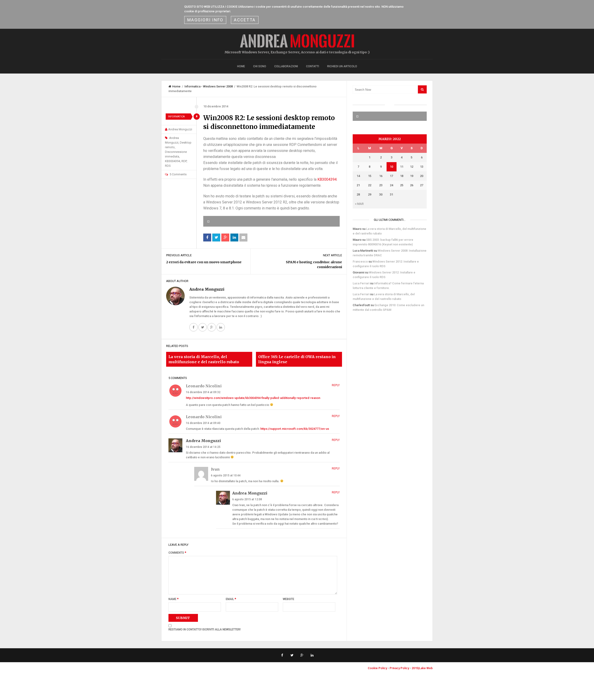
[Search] (422, 89)
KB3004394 (172, 161)
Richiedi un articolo (342, 66)
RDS (168, 165)
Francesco (360, 261)
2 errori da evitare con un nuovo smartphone (204, 262)
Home (241, 66)
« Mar (359, 203)
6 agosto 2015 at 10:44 (226, 475)
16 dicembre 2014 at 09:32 (203, 392)
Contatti (312, 66)
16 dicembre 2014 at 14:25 (203, 447)
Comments (177, 552)
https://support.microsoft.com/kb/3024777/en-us (294, 428)
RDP (184, 161)
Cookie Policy (377, 668)
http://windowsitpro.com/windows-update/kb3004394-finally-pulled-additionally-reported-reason (253, 398)
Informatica (192, 86)
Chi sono (259, 66)
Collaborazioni (286, 66)
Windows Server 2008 (218, 86)
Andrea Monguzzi (180, 129)
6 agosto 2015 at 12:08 (247, 499)
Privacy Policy (399, 668)
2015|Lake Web (422, 668)
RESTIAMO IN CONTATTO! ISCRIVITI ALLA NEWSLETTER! (204, 629)
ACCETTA (244, 19)
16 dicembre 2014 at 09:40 (203, 423)
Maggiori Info (205, 19)
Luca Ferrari (361, 283)
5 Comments (178, 174)
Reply (336, 385)
